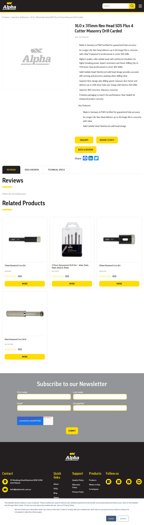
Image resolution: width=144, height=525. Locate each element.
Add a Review (32, 170)
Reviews (11, 170)
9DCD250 (107, 274)
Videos (56, 498)
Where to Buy (94, 485)
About (56, 484)
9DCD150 (13, 274)
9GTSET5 (60, 274)
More (25, 284)
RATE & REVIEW (85, 150)
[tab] (11, 170)
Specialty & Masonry (20, 17)
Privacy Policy (78, 492)
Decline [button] (123, 518)
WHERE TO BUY (107, 140)
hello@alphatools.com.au (20, 490)
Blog (55, 493)
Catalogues (94, 489)
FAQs (56, 489)
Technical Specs (56, 170)
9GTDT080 (13, 347)
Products (6, 17)
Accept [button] (111, 518)
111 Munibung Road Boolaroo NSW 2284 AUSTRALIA (26, 481)
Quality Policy (78, 480)
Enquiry (84, 140)
